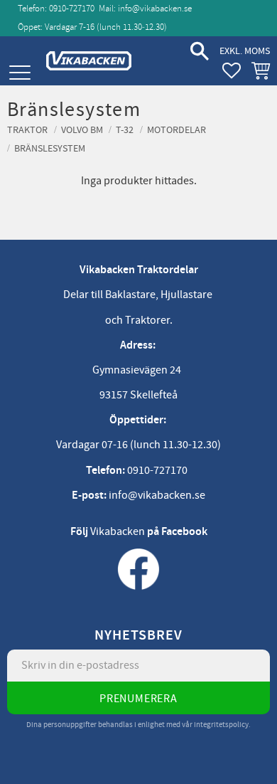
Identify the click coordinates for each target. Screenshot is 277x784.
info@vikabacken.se (155, 8)
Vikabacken (117, 531)
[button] (19, 72)
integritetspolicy (221, 724)
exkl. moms (244, 51)
